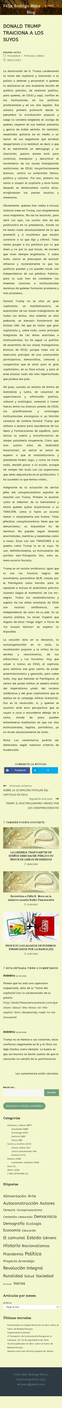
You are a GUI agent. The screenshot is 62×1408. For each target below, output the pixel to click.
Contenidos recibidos (22, 1162)
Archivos (7, 1303)
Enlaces (11, 1159)
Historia (15, 1136)
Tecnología (7, 1284)
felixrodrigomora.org (30, 1379)
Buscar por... (9, 1087)
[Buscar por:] (57, 6)
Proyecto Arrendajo (19, 1261)
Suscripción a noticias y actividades (24, 1106)
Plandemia (13, 1254)
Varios (19, 1283)
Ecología (33, 1224)
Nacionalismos (35, 1245)
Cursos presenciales (21, 1151)
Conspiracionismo (29, 1210)
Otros (14, 1140)
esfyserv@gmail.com (31, 1384)
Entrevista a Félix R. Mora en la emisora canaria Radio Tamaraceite (31, 898)
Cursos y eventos (16, 1144)
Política (17, 53)
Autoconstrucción (20, 1203)
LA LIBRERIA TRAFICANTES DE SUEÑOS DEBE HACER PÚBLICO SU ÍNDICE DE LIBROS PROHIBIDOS (31, 856)
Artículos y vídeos (34, 56)
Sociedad (45, 1276)
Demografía (14, 1223)
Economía (12, 1230)
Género (49, 1238)
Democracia (45, 1216)
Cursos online (18, 1147)
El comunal (14, 1237)
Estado (34, 1237)
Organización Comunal (18, 1332)
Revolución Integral (23, 1268)
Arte (32, 1196)
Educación (29, 1230)
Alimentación (14, 1196)
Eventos (15, 1155)
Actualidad (13, 56)
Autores (47, 1203)
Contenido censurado (18, 1217)
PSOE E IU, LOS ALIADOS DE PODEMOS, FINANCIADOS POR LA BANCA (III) (31, 947)
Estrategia (16, 1133)
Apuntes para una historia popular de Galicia (30, 1351)
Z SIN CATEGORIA (16, 1173)
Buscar (51, 1092)
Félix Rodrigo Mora (22, 5)
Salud (29, 1276)
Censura (9, 1210)
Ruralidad (13, 1275)
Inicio (9, 1166)
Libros (10, 1170)
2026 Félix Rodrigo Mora (30, 1374)
